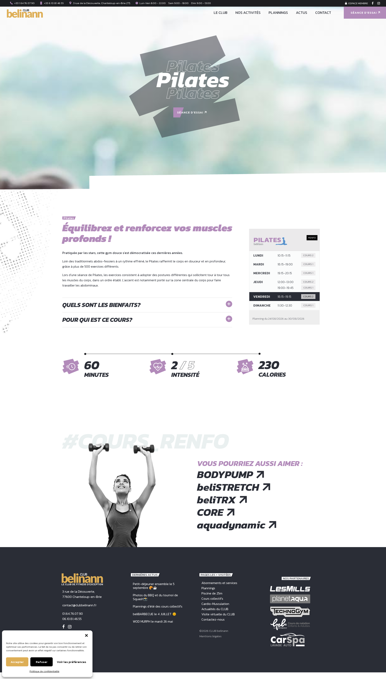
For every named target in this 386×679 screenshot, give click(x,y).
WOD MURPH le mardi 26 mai (153, 621)
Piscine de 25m (211, 593)
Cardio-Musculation (215, 603)
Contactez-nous (213, 619)
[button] (86, 635)
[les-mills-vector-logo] (290, 588)
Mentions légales (210, 636)
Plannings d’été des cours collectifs (157, 606)
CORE (210, 512)
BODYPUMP (225, 474)
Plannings (208, 588)
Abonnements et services (219, 582)
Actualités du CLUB (214, 609)
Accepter (17, 662)
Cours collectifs (212, 598)
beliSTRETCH (228, 487)
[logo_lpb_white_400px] (290, 624)
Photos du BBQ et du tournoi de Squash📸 (155, 597)
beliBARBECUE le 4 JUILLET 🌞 (154, 614)
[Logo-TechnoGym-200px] (290, 611)
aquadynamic (231, 524)
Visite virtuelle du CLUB (218, 614)
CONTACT (323, 12)
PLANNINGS (278, 12)
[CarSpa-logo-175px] (287, 640)
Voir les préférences (71, 662)
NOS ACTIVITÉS (248, 12)
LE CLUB (220, 12)
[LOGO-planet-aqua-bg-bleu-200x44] (290, 598)
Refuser (41, 662)
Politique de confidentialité (44, 671)
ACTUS (301, 12)
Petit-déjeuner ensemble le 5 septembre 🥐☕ (154, 585)
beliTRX (216, 499)
